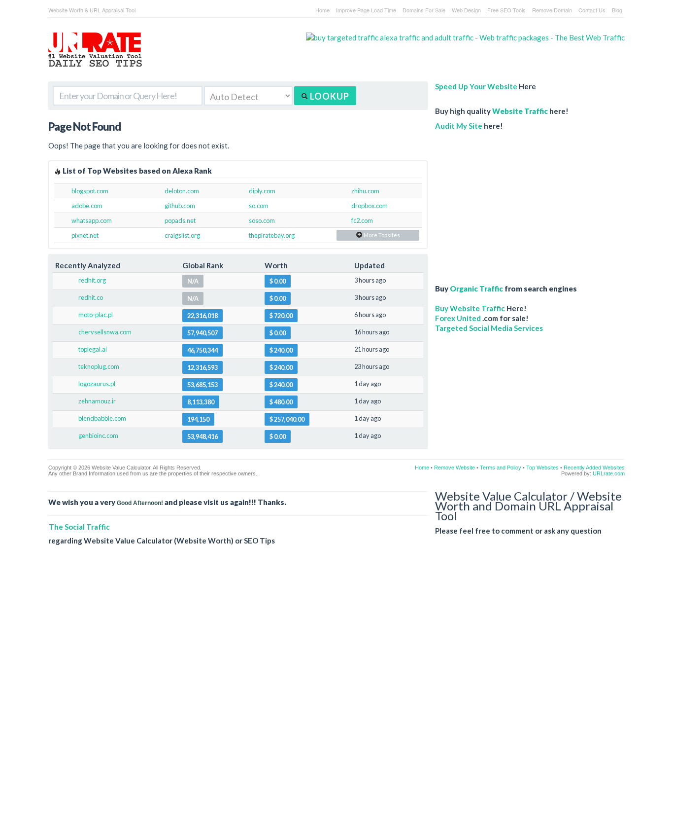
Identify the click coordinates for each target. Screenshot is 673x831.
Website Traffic (520, 111)
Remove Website (454, 467)
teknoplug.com (98, 366)
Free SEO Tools (506, 10)
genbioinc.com (98, 435)
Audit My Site (458, 125)
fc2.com (362, 220)
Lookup (328, 96)
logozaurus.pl (96, 384)
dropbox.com (369, 206)
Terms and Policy (500, 467)
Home (322, 10)
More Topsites (381, 235)
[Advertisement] (511, 202)
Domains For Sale (424, 10)
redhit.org (92, 280)
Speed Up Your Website (476, 86)
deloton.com (182, 191)
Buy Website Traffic (470, 308)
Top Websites (542, 467)
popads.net (180, 220)
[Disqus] (336, 696)
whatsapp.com (91, 220)
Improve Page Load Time (366, 10)
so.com (259, 206)
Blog (617, 10)
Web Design (466, 10)
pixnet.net (85, 235)
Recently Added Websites (594, 467)
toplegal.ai (92, 349)
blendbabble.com (102, 418)
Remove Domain (552, 10)
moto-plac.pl (95, 315)
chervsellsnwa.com (105, 332)
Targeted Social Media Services (489, 328)
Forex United (458, 318)
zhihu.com (365, 191)
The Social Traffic (79, 526)
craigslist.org (182, 235)
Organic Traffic (476, 288)
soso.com (262, 220)
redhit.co (90, 297)
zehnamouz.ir (97, 401)
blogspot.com (89, 191)
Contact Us (592, 10)
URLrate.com (609, 473)
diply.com (262, 191)
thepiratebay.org (272, 235)
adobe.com (86, 206)
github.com (180, 206)
